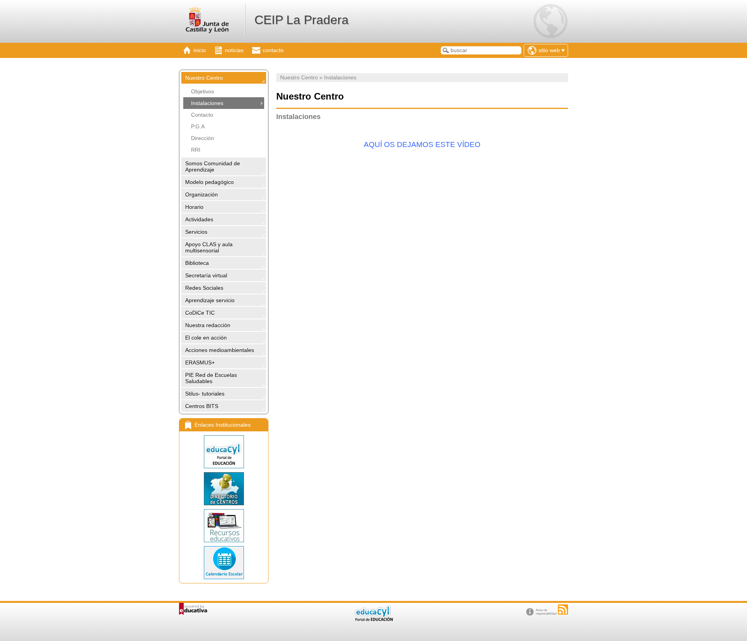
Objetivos (202, 91)
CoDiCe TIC (200, 313)
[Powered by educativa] (193, 609)
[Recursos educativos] (223, 525)
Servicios (196, 232)
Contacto (202, 115)
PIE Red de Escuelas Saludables (211, 378)
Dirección (202, 138)
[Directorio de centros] (223, 488)
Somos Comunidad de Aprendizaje (212, 166)
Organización (201, 194)
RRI (195, 150)
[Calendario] (223, 562)
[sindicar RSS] (563, 609)
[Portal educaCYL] (223, 451)
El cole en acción (206, 338)
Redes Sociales (204, 288)
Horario (194, 207)
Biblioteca (197, 263)
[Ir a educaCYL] (373, 619)
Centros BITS (201, 406)
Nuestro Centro (204, 78)
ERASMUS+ (200, 362)
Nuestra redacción (207, 325)
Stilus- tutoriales (204, 394)
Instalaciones (207, 103)
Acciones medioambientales (219, 350)
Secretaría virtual (206, 275)
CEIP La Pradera (301, 20)
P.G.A (198, 126)
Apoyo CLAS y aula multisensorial (209, 247)
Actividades (199, 219)
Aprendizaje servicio (210, 300)
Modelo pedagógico (209, 182)
